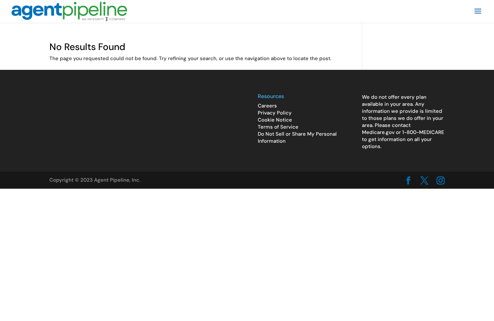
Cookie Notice (275, 120)
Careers (267, 105)
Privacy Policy (275, 112)
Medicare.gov (378, 132)
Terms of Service (278, 127)
